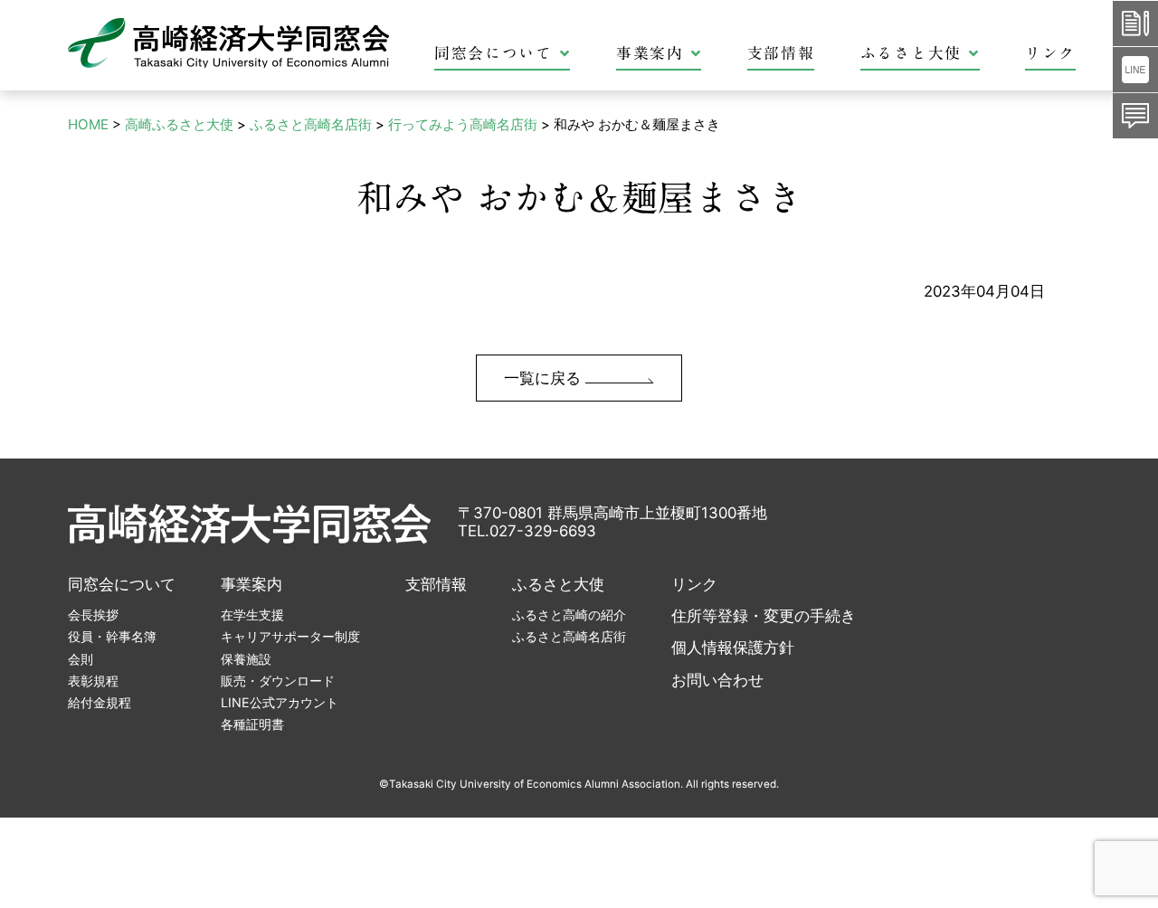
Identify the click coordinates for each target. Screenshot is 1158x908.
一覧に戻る (544, 378)
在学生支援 (252, 614)
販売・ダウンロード (278, 680)
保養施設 (246, 659)
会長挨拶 (93, 614)
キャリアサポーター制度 (290, 636)
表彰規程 (93, 680)
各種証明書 (252, 724)
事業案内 (650, 53)
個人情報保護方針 (732, 647)
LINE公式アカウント (279, 702)
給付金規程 (99, 702)
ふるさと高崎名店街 (569, 636)
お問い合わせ (717, 680)
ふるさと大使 (911, 53)
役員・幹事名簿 (112, 636)
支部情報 (781, 53)
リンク (1050, 53)
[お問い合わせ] (1135, 115)
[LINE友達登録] (1135, 69)
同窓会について (493, 53)
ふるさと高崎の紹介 (569, 614)
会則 (80, 659)
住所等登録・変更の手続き (763, 616)
